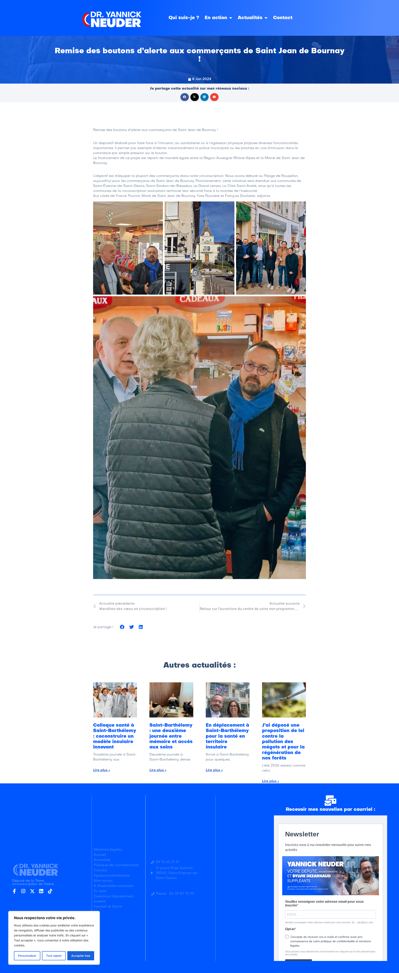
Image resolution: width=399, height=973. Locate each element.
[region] (54, 938)
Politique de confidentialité (116, 865)
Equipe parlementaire (112, 875)
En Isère (100, 891)
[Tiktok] (50, 891)
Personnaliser (27, 955)
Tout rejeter (54, 955)
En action (216, 18)
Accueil (100, 855)
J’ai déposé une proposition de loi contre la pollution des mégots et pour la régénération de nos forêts (283, 742)
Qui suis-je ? (184, 18)
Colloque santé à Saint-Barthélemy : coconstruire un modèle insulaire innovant (114, 736)
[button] (184, 97)
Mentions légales (108, 849)
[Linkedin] (41, 891)
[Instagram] (23, 891)
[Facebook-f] (14, 891)
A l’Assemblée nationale (113, 886)
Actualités (250, 18)
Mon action (103, 881)
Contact (282, 18)
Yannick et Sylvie (108, 906)
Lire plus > (101, 770)
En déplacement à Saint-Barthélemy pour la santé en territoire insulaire (227, 736)
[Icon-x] (32, 891)
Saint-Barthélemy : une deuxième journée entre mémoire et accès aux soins (171, 736)
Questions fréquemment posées (114, 899)
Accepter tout (80, 955)
